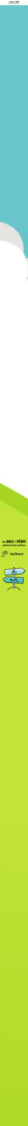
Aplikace (17, 554)
